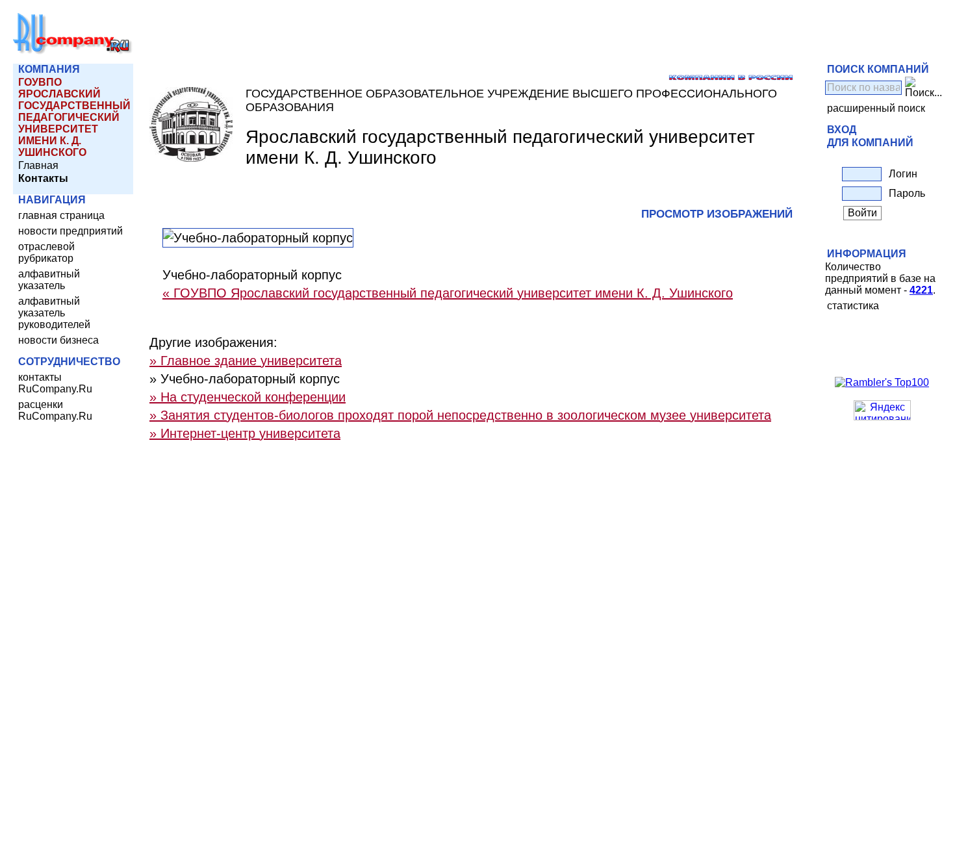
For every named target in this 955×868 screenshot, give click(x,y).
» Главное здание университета (245, 360)
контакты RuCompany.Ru (55, 383)
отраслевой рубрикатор (46, 252)
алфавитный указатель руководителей (54, 313)
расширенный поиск (876, 108)
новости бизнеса (58, 340)
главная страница (61, 215)
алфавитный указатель (49, 279)
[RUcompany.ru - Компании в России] (73, 51)
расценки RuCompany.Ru (55, 410)
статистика (853, 305)
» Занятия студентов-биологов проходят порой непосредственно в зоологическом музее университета (460, 415)
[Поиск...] (923, 88)
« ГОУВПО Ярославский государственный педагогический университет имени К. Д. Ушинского (447, 293)
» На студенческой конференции (247, 397)
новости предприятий (70, 230)
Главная (38, 165)
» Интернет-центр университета (244, 433)
